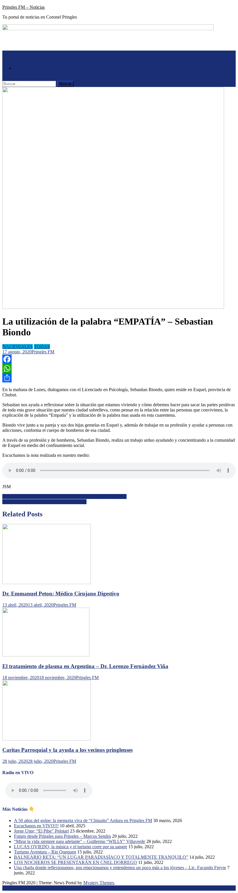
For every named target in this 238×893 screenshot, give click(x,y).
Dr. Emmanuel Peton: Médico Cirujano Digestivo (60, 593)
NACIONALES (17, 346)
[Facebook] (119, 359)
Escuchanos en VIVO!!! (36, 825)
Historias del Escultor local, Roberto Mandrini (44, 501)
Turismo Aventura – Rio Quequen (45, 851)
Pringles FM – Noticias (23, 7)
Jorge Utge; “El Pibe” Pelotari (41, 830)
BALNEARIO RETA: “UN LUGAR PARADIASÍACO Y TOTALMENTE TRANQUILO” (101, 857)
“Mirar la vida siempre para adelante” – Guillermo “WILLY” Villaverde (79, 841)
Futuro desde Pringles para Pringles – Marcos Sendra (62, 836)
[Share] (119, 377)
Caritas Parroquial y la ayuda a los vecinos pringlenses (67, 750)
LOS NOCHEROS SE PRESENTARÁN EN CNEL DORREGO (75, 862)
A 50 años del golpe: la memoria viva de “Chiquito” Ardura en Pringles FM (83, 820)
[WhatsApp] (119, 368)
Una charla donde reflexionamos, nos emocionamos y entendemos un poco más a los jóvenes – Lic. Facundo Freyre (120, 867)
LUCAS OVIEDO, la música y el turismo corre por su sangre (70, 846)
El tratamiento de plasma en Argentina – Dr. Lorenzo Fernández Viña (85, 666)
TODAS (42, 346)
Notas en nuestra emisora (37, 68)
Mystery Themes (98, 882)
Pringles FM (43, 351)
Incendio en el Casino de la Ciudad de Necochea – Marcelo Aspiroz (64, 496)
